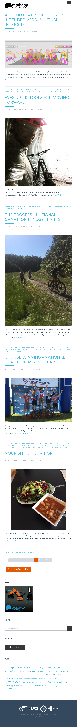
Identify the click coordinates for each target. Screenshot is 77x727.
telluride (67, 207)
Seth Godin (48, 686)
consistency (8, 671)
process (43, 682)
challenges (53, 443)
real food (24, 686)
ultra (22, 209)
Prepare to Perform (25, 682)
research (63, 91)
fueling (50, 551)
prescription (54, 91)
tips (12, 209)
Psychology (53, 207)
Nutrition (25, 551)
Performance (57, 349)
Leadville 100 (8, 675)
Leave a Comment (36, 109)
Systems (41, 90)
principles (36, 682)
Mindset (32, 205)
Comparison (64, 668)
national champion (42, 207)
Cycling (7, 445)
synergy (24, 553)
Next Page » (47, 560)
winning (24, 689)
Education (25, 90)
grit (23, 207)
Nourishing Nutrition (29, 453)
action (55, 205)
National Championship (43, 349)
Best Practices (45, 347)
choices (54, 347)
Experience (17, 207)
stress (53, 686)
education (8, 91)
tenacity (8, 209)
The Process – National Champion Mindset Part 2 (32, 217)
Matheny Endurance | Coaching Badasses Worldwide (16, 5)
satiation (8, 553)
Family (29, 445)
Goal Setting (36, 445)
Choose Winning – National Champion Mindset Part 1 (35, 359)
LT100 (14, 675)
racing (60, 207)
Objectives (55, 678)
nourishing (58, 551)
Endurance (33, 90)
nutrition (66, 551)
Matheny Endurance (18, 349)
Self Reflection (15, 351)
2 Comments (35, 32)
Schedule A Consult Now (18, 569)
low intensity (44, 91)
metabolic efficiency (38, 675)
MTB (32, 207)
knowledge (35, 91)
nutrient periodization (38, 678)
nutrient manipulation (28, 678)
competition (63, 205)
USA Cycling (63, 447)
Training (64, 686)
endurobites (39, 671)
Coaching (17, 90)
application (60, 90)
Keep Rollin (58, 195)
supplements (16, 553)
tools (17, 209)
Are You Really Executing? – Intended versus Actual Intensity (35, 20)
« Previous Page (14, 560)
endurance (9, 207)
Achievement (44, 443)
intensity (26, 91)
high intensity (18, 91)
